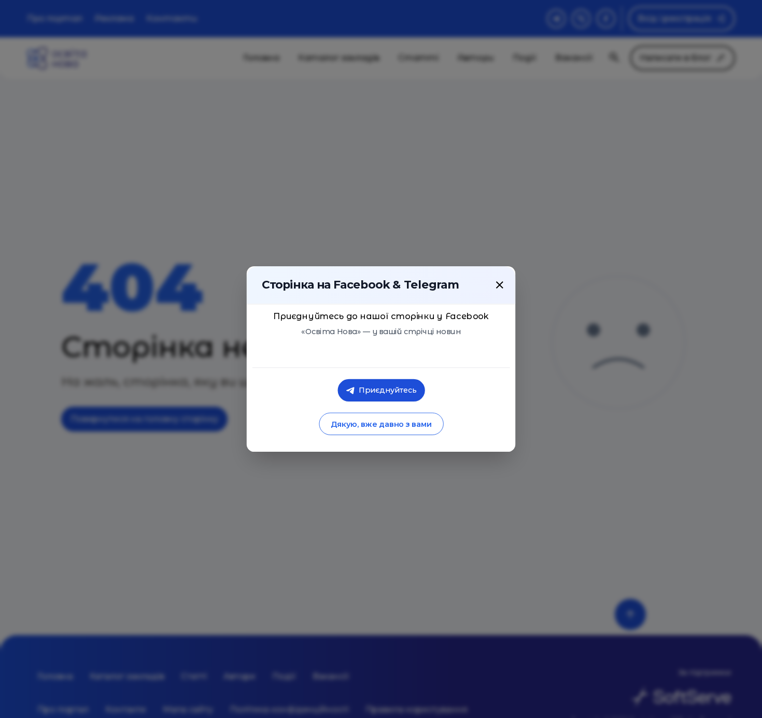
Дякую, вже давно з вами (380, 424)
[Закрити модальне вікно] (499, 285)
